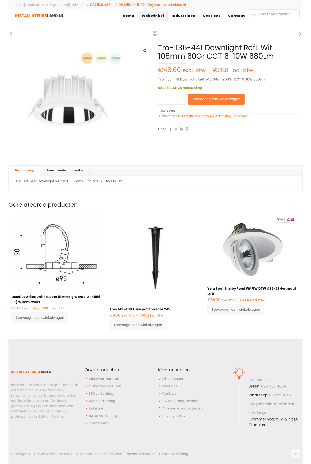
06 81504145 (129, 4)
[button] (145, 51)
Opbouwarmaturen (105, 386)
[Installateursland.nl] (39, 20)
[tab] (24, 170)
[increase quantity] (180, 99)
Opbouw (240, 116)
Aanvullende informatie (65, 170)
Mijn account (172, 378)
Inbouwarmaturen (104, 378)
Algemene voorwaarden (182, 408)
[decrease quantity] (163, 99)
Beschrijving (24, 170)
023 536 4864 (101, 4)
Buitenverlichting (103, 415)
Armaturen (191, 116)
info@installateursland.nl (165, 4)
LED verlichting (101, 393)
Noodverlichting (102, 400)
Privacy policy (173, 415)
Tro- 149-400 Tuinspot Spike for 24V (140, 309)
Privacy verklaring (141, 454)
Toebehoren (99, 423)
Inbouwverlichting (216, 116)
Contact (169, 393)
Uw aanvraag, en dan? (180, 400)
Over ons (169, 386)
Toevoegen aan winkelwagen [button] (40, 317)
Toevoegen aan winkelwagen (216, 99)
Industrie (96, 408)
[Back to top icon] (295, 453)
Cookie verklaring (173, 454)
